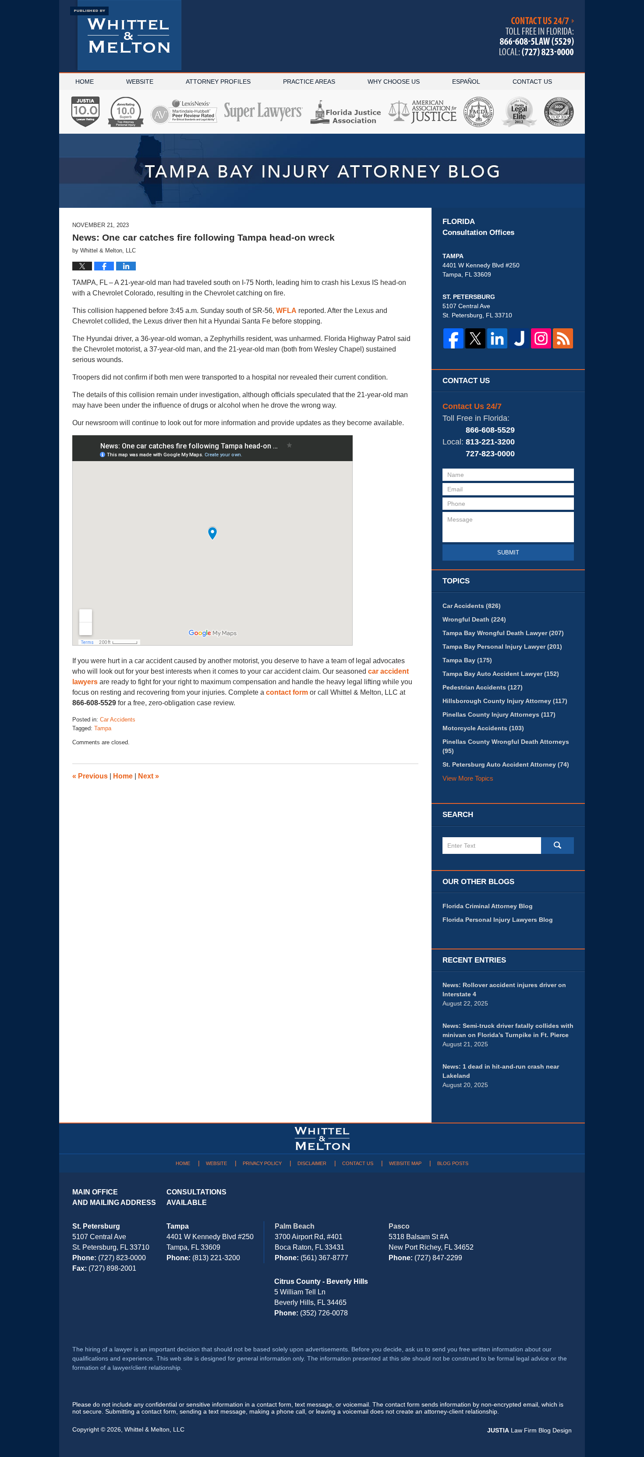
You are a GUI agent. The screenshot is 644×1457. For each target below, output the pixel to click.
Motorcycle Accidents (483, 728)
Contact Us (532, 81)
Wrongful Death (474, 619)
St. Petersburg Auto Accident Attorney (505, 764)
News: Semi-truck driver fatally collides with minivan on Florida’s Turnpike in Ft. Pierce (507, 1030)
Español (466, 81)
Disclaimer (311, 1163)
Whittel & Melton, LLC (154, 1429)
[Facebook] (453, 338)
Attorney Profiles (218, 81)
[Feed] (563, 338)
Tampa (102, 728)
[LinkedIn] (497, 338)
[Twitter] (475, 338)
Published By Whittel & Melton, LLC (536, 36)
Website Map (405, 1163)
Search (557, 845)
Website (139, 81)
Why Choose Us (394, 81)
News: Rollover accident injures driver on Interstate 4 (504, 989)
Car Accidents (117, 719)
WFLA (286, 310)
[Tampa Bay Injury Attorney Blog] (322, 171)
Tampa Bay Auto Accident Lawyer (500, 673)
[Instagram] (541, 338)
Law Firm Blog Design (529, 1430)
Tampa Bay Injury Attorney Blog (125, 35)
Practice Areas (309, 81)
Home (84, 81)
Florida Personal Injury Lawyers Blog (497, 919)
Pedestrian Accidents (482, 687)
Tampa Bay (467, 660)
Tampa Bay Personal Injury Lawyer (502, 646)
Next (148, 776)
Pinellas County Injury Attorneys (499, 714)
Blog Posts (452, 1163)
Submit (508, 552)
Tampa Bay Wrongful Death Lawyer (503, 632)
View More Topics (467, 778)
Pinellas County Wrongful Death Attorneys (505, 746)
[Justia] (519, 338)
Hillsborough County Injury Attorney (504, 700)
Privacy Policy (262, 1163)
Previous (90, 776)
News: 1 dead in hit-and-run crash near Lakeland (500, 1071)
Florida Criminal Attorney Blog (487, 906)
